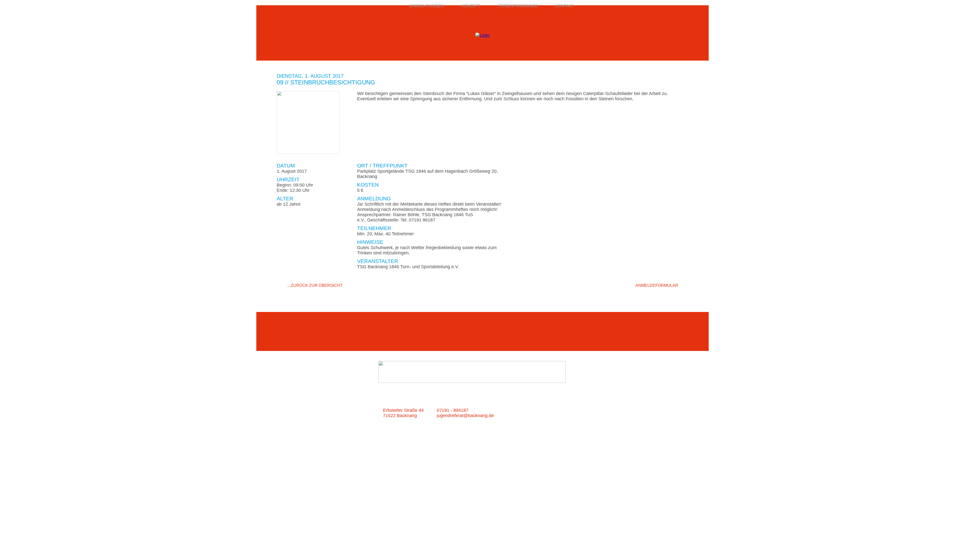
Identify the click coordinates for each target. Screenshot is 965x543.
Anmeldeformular (657, 285)
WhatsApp (684, 294)
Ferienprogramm (517, 6)
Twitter (674, 294)
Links (537, 410)
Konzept (470, 6)
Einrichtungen (426, 6)
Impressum (574, 416)
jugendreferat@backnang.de (465, 415)
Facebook (664, 294)
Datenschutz (577, 410)
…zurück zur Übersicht (315, 285)
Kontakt (564, 6)
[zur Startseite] (482, 35)
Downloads (544, 416)
